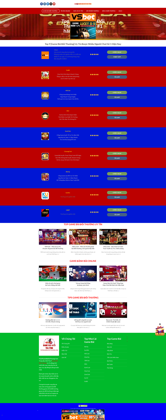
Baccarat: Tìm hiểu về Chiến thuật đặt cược (113, 321)
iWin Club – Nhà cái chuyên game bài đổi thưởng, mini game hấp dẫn (83, 247)
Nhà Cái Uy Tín (78, 11)
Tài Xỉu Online (65, 11)
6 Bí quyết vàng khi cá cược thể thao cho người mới (83, 321)
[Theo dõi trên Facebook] (41, 3)
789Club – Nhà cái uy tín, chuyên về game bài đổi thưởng (52, 247)
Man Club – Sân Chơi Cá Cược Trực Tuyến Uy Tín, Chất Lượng (113, 247)
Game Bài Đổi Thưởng (50, 11)
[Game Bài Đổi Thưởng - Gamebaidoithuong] (83, 4)
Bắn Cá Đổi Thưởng (108, 11)
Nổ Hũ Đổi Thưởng (92, 11)
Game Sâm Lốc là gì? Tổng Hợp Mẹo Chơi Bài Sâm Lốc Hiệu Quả (113, 284)
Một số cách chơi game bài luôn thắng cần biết (52, 284)
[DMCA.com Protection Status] (83, 405)
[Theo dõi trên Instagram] (44, 3)
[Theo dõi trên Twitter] (47, 3)
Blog (120, 11)
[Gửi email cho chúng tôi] (50, 3)
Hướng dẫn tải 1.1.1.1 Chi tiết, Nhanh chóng (53, 321)
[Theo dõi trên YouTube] (54, 3)
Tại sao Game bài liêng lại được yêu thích (83, 284)
